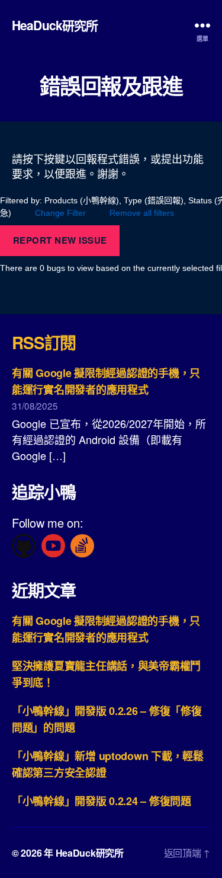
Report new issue (60, 240)
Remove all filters (142, 213)
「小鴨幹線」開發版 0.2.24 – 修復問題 (101, 801)
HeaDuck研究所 (55, 25)
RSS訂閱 (44, 342)
